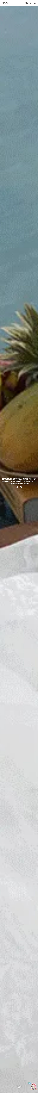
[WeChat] (21, 487)
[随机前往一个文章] (26, 3)
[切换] (34, 2)
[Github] (17, 487)
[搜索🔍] (30, 3)
